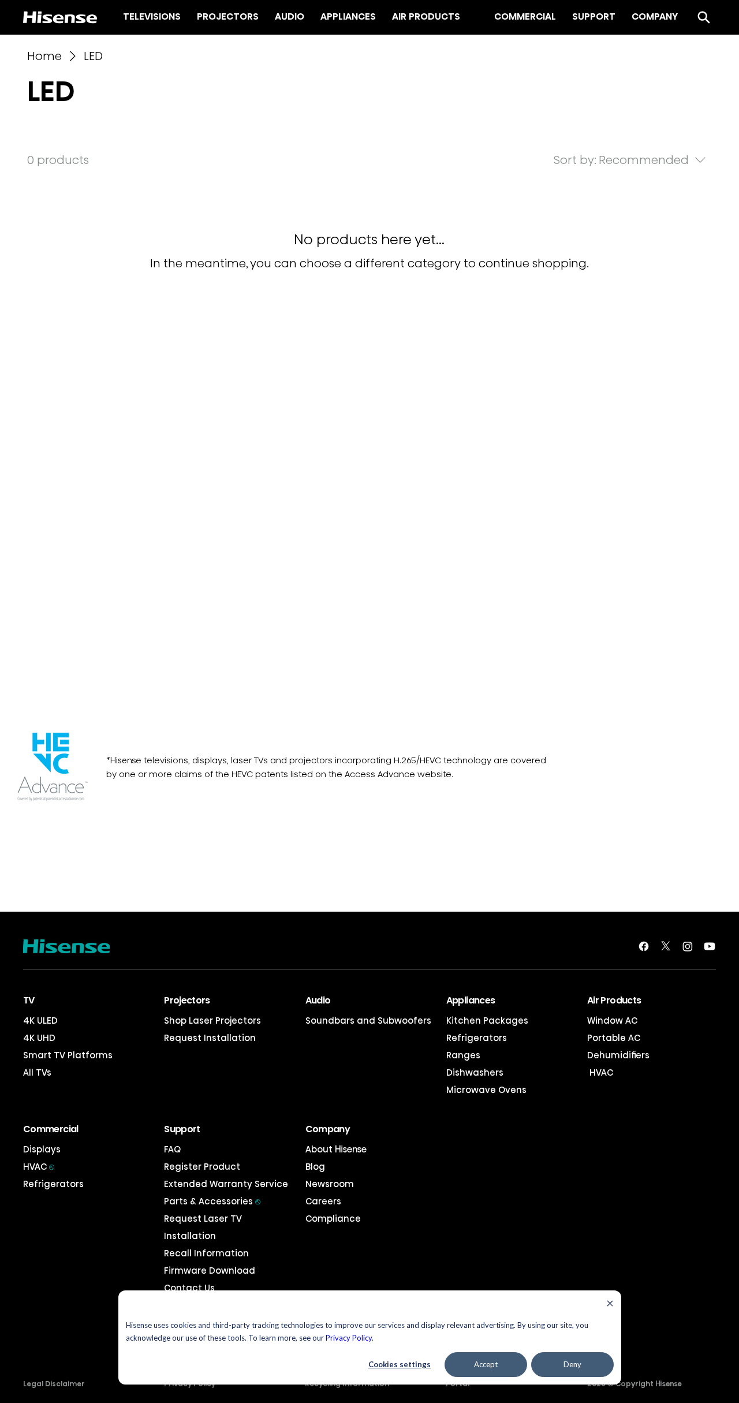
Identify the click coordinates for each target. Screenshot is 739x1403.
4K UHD (39, 1038)
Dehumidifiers (618, 1055)
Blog (315, 1167)
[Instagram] (687, 946)
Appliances (470, 1000)
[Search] (704, 17)
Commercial (51, 1129)
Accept (486, 1364)
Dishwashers (474, 1072)
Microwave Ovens (486, 1090)
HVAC (600, 1072)
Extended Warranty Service (226, 1184)
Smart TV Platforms (68, 1055)
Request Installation (210, 1038)
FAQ (172, 1149)
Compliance (333, 1218)
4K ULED (40, 1020)
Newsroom (329, 1184)
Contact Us (189, 1288)
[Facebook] (643, 946)
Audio (318, 1000)
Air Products (614, 1000)
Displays (42, 1149)
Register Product (202, 1167)
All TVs (37, 1072)
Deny (572, 1364)
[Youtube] (709, 946)
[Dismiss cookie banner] (610, 1304)
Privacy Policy (349, 1337)
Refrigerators (476, 1038)
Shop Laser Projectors (212, 1020)
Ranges (463, 1055)
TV (29, 1000)
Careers (323, 1201)
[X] (665, 946)
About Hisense (336, 1149)
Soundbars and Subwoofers (368, 1020)
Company (327, 1129)
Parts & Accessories (212, 1201)
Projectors (187, 1000)
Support (182, 1129)
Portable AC (613, 1038)
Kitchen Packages (487, 1020)
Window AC (612, 1020)
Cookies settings (399, 1364)
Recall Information (206, 1253)
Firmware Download (209, 1270)
